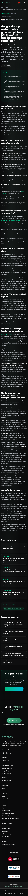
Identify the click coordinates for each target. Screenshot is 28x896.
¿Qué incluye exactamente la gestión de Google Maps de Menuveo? (14, 654)
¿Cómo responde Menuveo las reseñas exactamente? (12, 647)
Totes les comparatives (8, 844)
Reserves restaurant (7, 766)
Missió (3, 783)
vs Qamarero (5, 836)
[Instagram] (3, 753)
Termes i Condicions (7, 801)
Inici (2, 7)
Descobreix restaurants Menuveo (14, 886)
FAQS (3, 788)
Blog (3, 808)
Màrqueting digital (7, 823)
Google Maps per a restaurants (12, 608)
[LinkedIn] (6, 753)
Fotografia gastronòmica (9, 771)
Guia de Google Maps (8, 813)
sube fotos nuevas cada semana (10, 220)
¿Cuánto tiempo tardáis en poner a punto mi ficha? (14, 662)
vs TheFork (5, 831)
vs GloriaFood (5, 839)
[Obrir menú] (24, 2)
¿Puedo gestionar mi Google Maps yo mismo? (13, 632)
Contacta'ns (15, 720)
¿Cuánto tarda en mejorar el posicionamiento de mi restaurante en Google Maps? (14, 624)
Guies (6, 7)
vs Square (4, 841)
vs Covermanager (7, 834)
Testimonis (5, 791)
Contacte (4, 793)
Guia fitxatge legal (7, 821)
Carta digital (5, 760)
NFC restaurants (6, 773)
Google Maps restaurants (9, 763)
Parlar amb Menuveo (13, 689)
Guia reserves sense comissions (11, 818)
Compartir (7, 65)
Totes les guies (6, 810)
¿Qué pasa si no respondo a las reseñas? (12, 639)
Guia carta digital (6, 816)
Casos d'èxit (5, 785)
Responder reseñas (6, 334)
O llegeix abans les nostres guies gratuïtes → (14, 724)
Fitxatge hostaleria (7, 768)
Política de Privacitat (7, 798)
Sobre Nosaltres (6, 780)
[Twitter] (10, 753)
